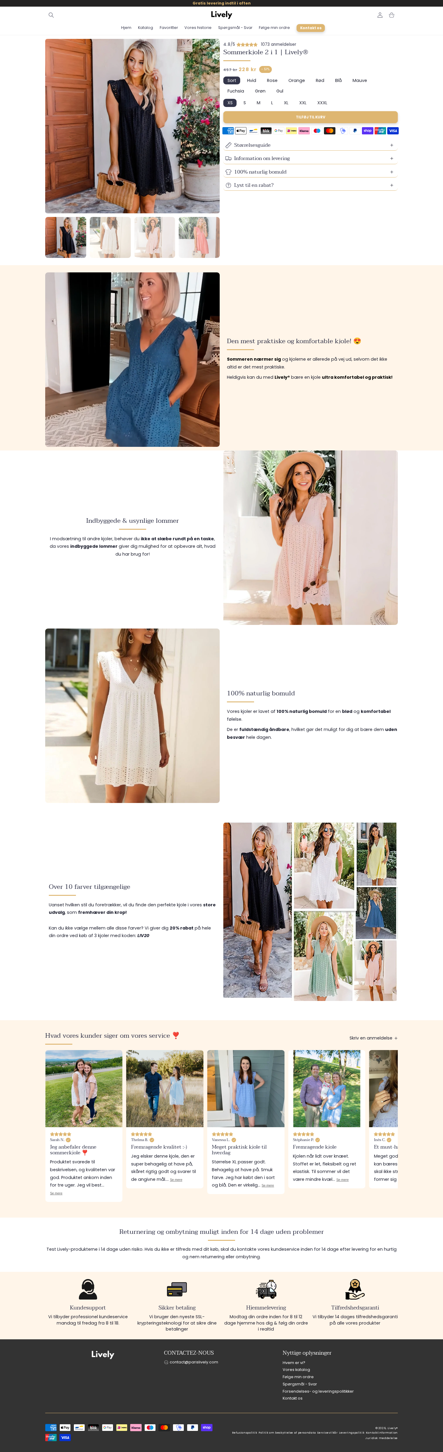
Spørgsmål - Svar (300, 1384)
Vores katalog (296, 1369)
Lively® (393, 1428)
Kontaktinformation (382, 1433)
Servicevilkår (327, 1433)
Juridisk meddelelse (381, 1438)
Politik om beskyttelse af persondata (287, 1433)
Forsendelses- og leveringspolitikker (318, 1391)
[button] (51, 15)
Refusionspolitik (244, 1433)
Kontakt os (293, 1398)
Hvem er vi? (294, 1362)
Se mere (95, 1187)
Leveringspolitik (351, 1433)
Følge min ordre (298, 1376)
